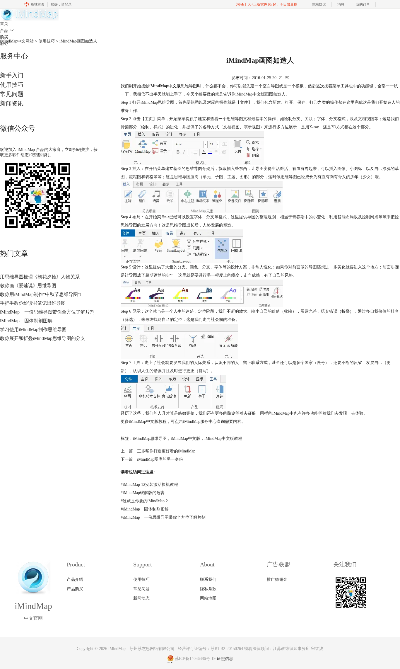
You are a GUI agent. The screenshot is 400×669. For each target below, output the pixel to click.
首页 (4, 23)
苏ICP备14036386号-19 (195, 659)
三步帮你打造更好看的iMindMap (166, 451)
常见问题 (11, 94)
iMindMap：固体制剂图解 (26, 320)
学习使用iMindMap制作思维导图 (33, 329)
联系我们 (208, 579)
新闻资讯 (11, 103)
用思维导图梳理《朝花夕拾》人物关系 (40, 276)
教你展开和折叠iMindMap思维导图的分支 (42, 338)
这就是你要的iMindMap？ (145, 501)
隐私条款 (208, 589)
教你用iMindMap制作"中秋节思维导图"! (40, 294)
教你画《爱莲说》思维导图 (28, 285)
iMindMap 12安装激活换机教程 (149, 484)
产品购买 (75, 589)
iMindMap (244, 94)
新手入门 (11, 75)
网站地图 (208, 598)
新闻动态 (141, 598)
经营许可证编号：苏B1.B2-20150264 (210, 648)
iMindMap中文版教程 (223, 438)
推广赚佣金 (277, 579)
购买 (4, 37)
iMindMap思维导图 (150, 438)
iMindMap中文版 (185, 438)
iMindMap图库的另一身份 (160, 459)
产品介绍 (75, 579)
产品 (7, 30)
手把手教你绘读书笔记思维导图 (33, 303)
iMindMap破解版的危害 (143, 493)
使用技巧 (11, 84)
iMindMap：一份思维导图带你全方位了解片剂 (47, 311)
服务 (4, 43)
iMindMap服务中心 (200, 421)
